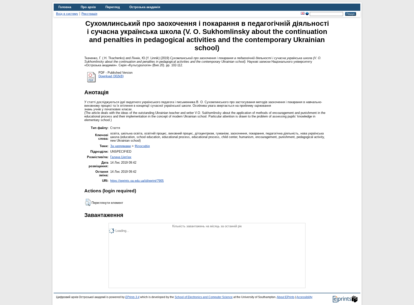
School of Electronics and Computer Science (204, 297)
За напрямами (120, 146)
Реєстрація (89, 14)
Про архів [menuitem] (88, 7)
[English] (303, 14)
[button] (88, 202)
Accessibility (304, 297)
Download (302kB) (111, 76)
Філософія (142, 146)
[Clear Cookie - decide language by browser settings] (307, 14)
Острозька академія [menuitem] (144, 7)
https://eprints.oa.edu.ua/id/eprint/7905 (137, 181)
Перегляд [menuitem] (112, 7)
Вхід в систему (67, 14)
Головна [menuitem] (64, 7)
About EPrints (285, 297)
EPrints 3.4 (132, 297)
